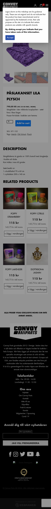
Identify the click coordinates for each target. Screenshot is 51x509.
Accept (10, 38)
